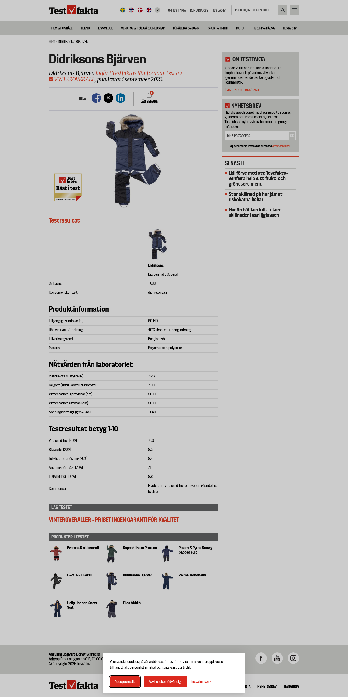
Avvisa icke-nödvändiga (165, 681)
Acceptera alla (125, 681)
